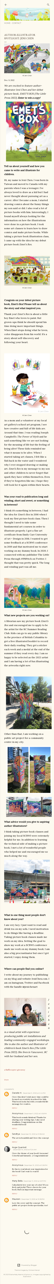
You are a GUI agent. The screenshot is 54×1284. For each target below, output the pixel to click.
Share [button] (6, 1080)
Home (7, 23)
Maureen (16, 1199)
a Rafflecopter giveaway (14, 1070)
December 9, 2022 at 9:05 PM (35, 1114)
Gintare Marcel (34, 1270)
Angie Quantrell (19, 1147)
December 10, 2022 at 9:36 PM (35, 1165)
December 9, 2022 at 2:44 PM (34, 1093)
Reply (14, 1108)
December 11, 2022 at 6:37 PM (35, 1181)
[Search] (48, 4)
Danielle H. (17, 1093)
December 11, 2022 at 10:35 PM (32, 1199)
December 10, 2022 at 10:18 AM (33, 1134)
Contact (16, 23)
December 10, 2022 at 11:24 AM (24, 1150)
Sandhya (16, 1134)
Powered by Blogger (29, 1265)
